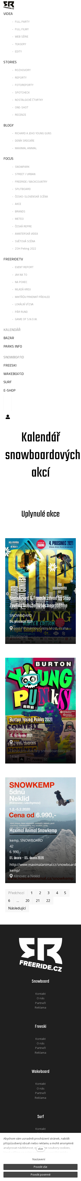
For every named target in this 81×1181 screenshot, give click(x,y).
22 (48, 900)
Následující (17, 908)
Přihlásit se (7, 417)
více (40, 1149)
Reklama (40, 1007)
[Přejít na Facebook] (35, 1013)
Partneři (40, 1003)
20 (27, 900)
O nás (40, 998)
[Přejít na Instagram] (46, 1013)
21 (38, 900)
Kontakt (40, 994)
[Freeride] (8, 5)
